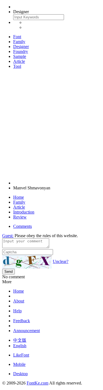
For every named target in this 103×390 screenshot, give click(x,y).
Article (19, 61)
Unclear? (60, 261)
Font (17, 36)
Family (19, 41)
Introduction (23, 212)
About (18, 301)
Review (20, 217)
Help (17, 310)
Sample (19, 56)
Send (8, 272)
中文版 (19, 340)
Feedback (21, 320)
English (19, 345)
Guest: (7, 235)
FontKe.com (37, 383)
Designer (21, 46)
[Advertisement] (51, 124)
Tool (17, 66)
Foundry (20, 51)
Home (18, 197)
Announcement (26, 330)
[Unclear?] (27, 262)
